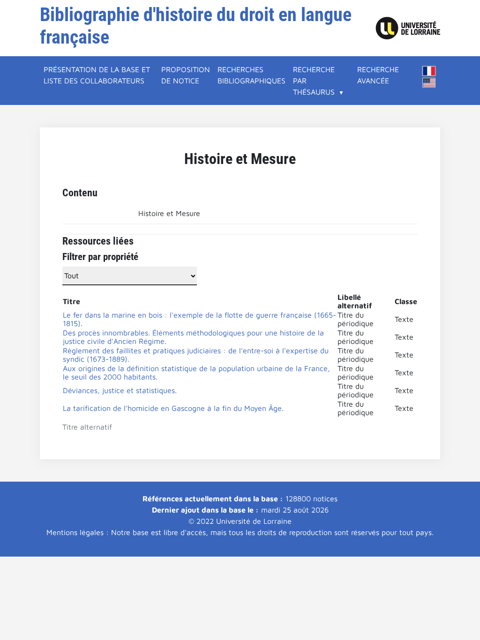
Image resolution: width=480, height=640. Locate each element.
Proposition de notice (185, 75)
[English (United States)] (428, 83)
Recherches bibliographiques (251, 75)
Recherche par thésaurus (314, 80)
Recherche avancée (378, 75)
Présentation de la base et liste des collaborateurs (97, 75)
